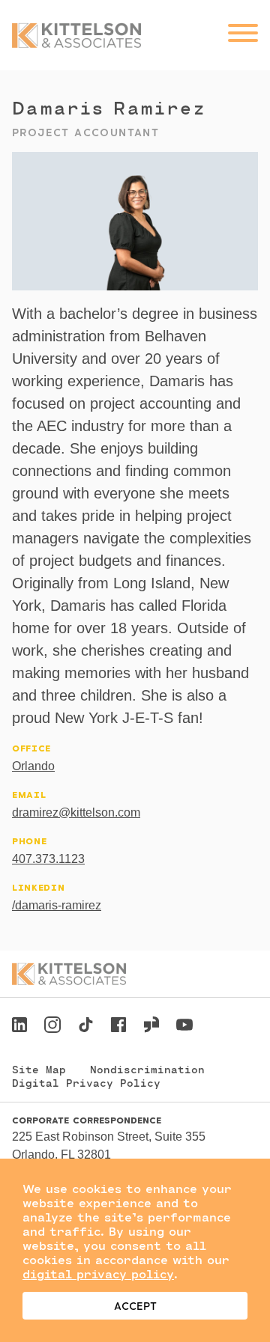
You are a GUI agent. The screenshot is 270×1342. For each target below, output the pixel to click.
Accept (135, 1305)
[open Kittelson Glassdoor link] (151, 1026)
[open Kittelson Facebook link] (119, 1020)
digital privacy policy (98, 1273)
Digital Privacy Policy (86, 1082)
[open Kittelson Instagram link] (53, 1026)
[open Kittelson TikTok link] (85, 1026)
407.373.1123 (48, 859)
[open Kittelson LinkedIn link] (19, 1026)
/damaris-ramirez (56, 905)
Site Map (39, 1069)
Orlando (33, 766)
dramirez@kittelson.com (76, 812)
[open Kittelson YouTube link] (185, 1026)
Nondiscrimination (147, 1069)
